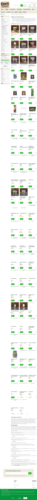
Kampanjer (20, 12)
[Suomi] (2, 14)
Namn (22, 23)
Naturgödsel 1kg (16, 465)
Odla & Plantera (12, 9)
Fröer (33, 9)
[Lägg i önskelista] (18, 38)
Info (21, 397)
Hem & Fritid (3, 12)
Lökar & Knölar (19, 9)
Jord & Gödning (3, 26)
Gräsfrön (2, 24)
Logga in (2, 81)
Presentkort (9, 12)
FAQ (14, 487)
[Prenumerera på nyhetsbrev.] (30, 473)
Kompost (2, 36)
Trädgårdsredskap (4, 30)
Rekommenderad (17, 23)
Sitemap (2, 51)
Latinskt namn (26, 23)
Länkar (2, 75)
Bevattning (3, 20)
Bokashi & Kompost (4, 21)
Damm (2, 35)
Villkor (2, 71)
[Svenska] (1, 14)
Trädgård (6, 9)
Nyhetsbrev (3, 74)
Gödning (3, 27)
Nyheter (33, 485)
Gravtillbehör (3, 29)
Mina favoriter (16, 485)
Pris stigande (31, 23)
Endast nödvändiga (19, 498)
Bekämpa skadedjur (4, 34)
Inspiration (24, 12)
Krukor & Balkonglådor (4, 25)
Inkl (33, 7)
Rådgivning (16, 12)
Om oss (2, 70)
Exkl (35, 7)
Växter (2, 9)
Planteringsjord (4, 28)
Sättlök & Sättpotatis (26, 9)
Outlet (12, 12)
